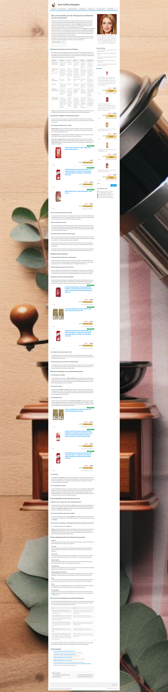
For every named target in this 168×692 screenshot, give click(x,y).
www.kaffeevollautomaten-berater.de (106, 195)
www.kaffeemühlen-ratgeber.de (104, 192)
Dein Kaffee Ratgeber (69, 4)
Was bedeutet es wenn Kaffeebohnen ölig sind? (64, 651)
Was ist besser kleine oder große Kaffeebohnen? (64, 654)
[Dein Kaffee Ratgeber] (53, 7)
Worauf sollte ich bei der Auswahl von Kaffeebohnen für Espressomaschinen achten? (72, 663)
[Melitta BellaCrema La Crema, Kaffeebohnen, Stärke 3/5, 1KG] (107, 166)
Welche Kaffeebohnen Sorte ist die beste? (63, 660)
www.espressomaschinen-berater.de (105, 191)
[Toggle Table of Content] (63, 42)
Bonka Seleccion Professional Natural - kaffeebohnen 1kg (107, 150)
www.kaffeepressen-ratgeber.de (105, 196)
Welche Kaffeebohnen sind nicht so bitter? (63, 657)
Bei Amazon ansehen (87, 162)
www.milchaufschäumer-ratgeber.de (105, 193)
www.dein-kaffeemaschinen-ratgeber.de (106, 197)
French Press (76, 90)
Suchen (98, 183)
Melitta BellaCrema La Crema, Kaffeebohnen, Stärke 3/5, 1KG (107, 171)
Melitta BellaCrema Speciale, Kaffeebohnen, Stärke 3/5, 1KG (107, 130)
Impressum (114, 684)
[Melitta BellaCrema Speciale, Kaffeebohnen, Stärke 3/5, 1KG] (107, 125)
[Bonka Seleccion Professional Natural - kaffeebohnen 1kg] (107, 145)
